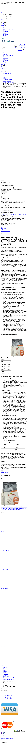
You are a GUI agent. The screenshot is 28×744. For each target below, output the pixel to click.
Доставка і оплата (8, 29)
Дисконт (5, 34)
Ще (1, 471)
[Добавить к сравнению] (1, 197)
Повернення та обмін (8, 679)
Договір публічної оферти (9, 678)
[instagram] (1, 733)
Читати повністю (5, 226)
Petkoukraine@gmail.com (9, 735)
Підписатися (4, 690)
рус (1, 12)
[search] (2, 48)
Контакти (5, 31)
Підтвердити (3, 191)
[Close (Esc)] (1, 180)
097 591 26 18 (22, 47)
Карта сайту (6, 676)
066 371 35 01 (22, 46)
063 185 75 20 (22, 44)
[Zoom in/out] (3, 180)
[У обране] (1, 196)
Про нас (5, 27)
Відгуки (5, 35)
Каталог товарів (7, 53)
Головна (5, 77)
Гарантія (5, 30)
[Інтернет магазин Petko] (8, 42)
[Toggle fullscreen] (2, 180)
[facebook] (4, 733)
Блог (4, 33)
